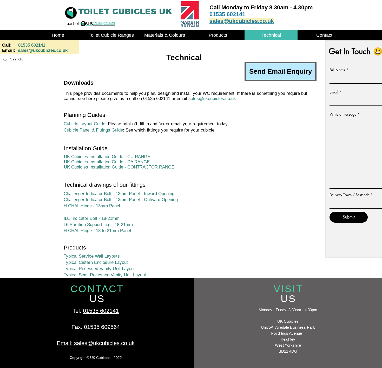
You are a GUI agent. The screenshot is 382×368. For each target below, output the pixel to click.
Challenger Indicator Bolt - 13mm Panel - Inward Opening (120, 193)
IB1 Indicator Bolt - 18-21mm (92, 218)
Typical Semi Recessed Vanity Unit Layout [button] (105, 274)
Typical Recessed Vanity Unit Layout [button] (99, 268)
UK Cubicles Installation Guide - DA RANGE (107, 161)
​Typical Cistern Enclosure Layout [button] (96, 262)
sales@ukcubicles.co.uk (212, 98)
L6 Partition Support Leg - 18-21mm (98, 224)
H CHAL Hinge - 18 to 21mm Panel (97, 230)
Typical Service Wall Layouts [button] (92, 256)
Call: (7, 45)
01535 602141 (101, 311)
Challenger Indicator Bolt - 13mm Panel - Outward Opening (121, 199)
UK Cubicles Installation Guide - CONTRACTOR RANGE (119, 167)
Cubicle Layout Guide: (85, 123)
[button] (111, 35)
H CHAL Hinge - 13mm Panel (92, 205)
